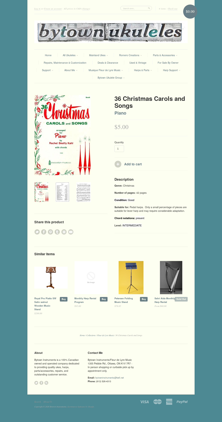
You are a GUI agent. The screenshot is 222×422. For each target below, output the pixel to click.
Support (46, 70)
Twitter (36, 383)
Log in (37, 8)
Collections (91, 335)
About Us (47, 401)
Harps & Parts (142, 70)
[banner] (111, 31)
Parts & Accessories (164, 55)
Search (37, 401)
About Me (70, 70)
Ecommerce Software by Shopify (80, 406)
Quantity (119, 142)
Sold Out (181, 299)
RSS (46, 383)
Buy (64, 299)
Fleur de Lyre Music (105, 335)
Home (48, 55)
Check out (172, 8)
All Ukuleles (69, 55)
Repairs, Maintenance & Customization (65, 62)
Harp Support (170, 70)
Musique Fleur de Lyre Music (105, 70)
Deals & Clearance (108, 62)
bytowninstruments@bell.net (109, 377)
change (85, 8)
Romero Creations (129, 55)
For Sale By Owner (168, 62)
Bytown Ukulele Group (110, 77)
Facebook (41, 383)
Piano (120, 113)
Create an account (53, 8)
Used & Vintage (137, 62)
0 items (162, 8)
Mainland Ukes (97, 55)
